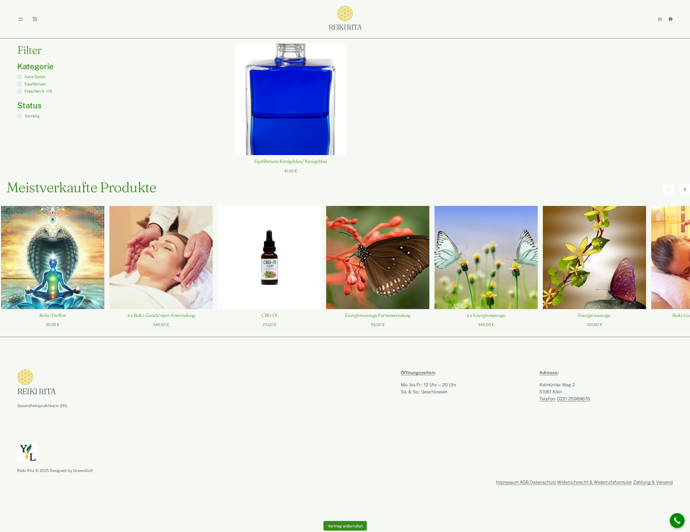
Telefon (547, 398)
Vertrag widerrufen (345, 526)
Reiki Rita (345, 27)
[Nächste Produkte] (684, 189)
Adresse (548, 372)
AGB (525, 482)
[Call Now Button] (677, 520)
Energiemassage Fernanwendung (377, 315)
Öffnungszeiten (417, 372)
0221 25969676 (573, 398)
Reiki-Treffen (52, 315)
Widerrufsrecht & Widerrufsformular (594, 482)
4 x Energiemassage (486, 315)
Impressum (508, 482)
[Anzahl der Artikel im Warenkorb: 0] (34, 19)
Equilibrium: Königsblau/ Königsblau (290, 161)
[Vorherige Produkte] (668, 189)
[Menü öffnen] (20, 19)
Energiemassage (594, 315)
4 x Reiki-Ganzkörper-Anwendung (161, 315)
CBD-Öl (269, 315)
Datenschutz (543, 482)
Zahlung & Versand (653, 482)
